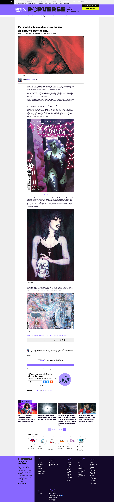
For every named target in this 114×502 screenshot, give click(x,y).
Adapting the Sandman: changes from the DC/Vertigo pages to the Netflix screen (47, 335)
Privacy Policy (52, 493)
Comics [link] (43, 390)
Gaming (43, 16)
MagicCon (92, 470)
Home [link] (19, 22)
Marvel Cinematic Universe (73, 11)
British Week (70, 8)
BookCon (92, 461)
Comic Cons (66, 16)
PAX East (92, 475)
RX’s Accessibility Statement (53, 499)
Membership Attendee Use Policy (81, 475)
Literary (49, 16)
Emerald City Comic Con (93, 465)
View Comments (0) (50, 365)
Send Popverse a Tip (81, 464)
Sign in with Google (36, 381)
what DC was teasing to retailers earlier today (52, 194)
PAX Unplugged (93, 478)
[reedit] (51, 382)
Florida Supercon (92, 468)
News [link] (22, 22)
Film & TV (30, 16)
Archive (69, 464)
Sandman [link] (39, 390)
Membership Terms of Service (81, 471)
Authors (69, 466)
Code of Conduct (69, 468)
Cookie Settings (53, 497)
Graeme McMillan (30, 79)
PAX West (92, 480)
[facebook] (44, 382)
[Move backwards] (49, 429)
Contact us (69, 462)
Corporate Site (69, 471)
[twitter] (47, 382)
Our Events (81, 461)
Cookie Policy (52, 492)
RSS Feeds (69, 477)
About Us (69, 461)
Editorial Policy (69, 475)
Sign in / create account (90, 5)
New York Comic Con (92, 473)
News (17, 16)
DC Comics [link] (50, 390)
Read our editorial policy (50, 19)
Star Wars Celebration (93, 482)
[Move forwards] (64, 429)
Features (23, 16)
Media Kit (40, 492)
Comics (37, 16)
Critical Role (69, 9)
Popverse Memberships (90, 8)
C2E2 (91, 462)
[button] (51, 55)
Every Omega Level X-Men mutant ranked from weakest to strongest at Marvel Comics (33, 1)
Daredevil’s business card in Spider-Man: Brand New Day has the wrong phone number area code (73, 1)
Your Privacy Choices (54, 495)
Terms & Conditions (69, 479)
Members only (57, 16)
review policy (56, 369)
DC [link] (46, 390)
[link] (61, 340)
